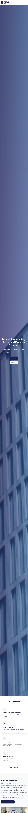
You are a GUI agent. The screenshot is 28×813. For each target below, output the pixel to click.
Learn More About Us (8, 802)
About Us (14, 358)
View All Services (14, 767)
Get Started (14, 362)
